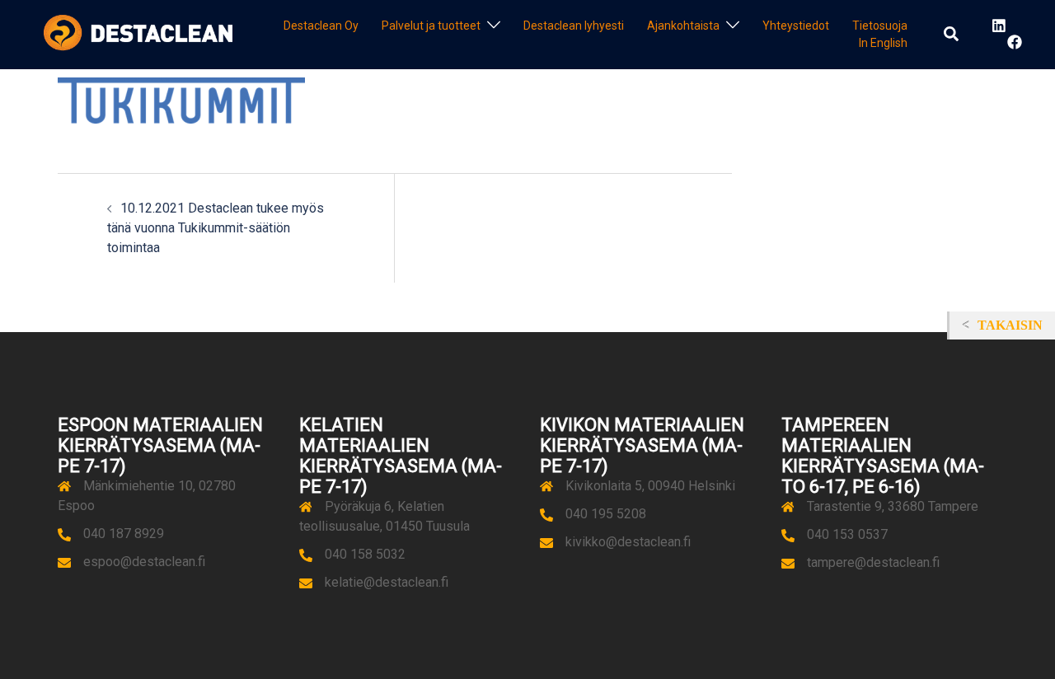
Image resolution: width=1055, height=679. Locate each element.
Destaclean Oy (321, 25)
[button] (952, 34)
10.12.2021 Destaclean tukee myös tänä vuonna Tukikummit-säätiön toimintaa (215, 227)
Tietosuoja (879, 25)
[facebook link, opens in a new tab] (1014, 42)
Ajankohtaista (683, 25)
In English (883, 42)
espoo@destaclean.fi (144, 561)
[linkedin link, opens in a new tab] (997, 25)
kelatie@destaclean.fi (386, 582)
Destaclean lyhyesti (573, 25)
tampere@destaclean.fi (873, 562)
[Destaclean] (138, 33)
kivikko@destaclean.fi (628, 542)
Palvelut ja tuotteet (431, 25)
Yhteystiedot (795, 25)
